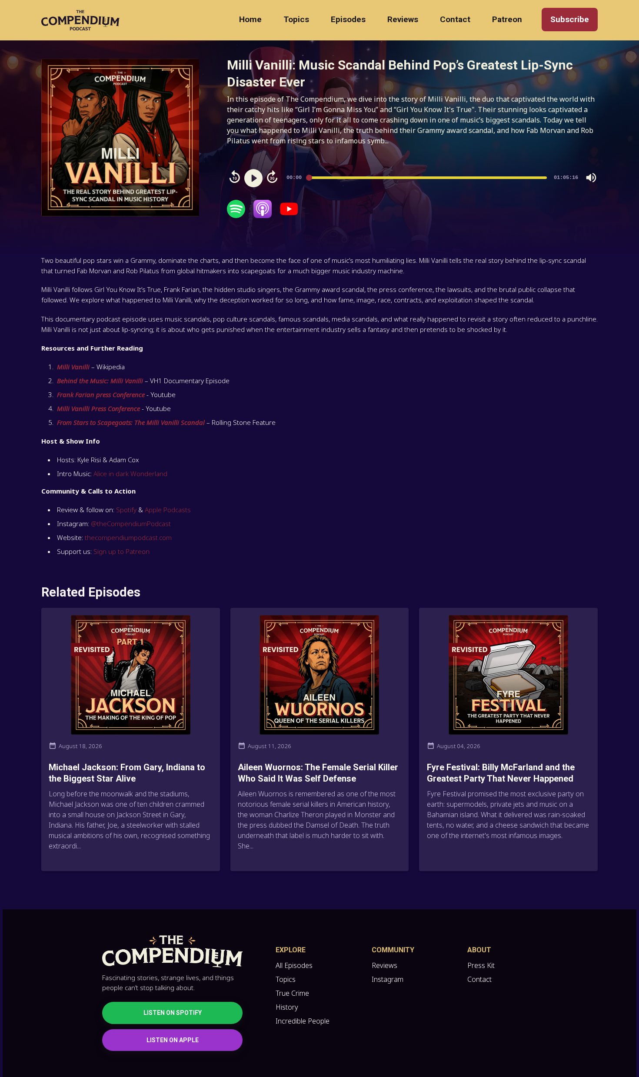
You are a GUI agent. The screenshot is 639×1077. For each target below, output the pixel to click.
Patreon (507, 19)
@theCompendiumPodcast (130, 523)
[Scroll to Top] (618, 1021)
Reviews (402, 19)
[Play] (253, 178)
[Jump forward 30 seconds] (272, 177)
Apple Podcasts (168, 509)
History (287, 1007)
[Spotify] (236, 215)
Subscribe (569, 19)
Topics (296, 19)
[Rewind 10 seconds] (235, 177)
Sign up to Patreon (121, 551)
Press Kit (481, 965)
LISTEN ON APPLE (172, 1040)
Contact (455, 19)
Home (250, 19)
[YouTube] (289, 215)
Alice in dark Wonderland (130, 473)
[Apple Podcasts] (262, 215)
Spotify (126, 509)
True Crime (292, 993)
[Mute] (591, 177)
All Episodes (294, 965)
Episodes (348, 19)
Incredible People (302, 1021)
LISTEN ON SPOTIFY (172, 1012)
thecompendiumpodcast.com (128, 537)
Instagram (387, 979)
